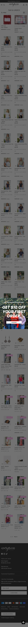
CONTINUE (14, 322)
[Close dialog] (26, 300)
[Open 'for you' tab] (23, 622)
